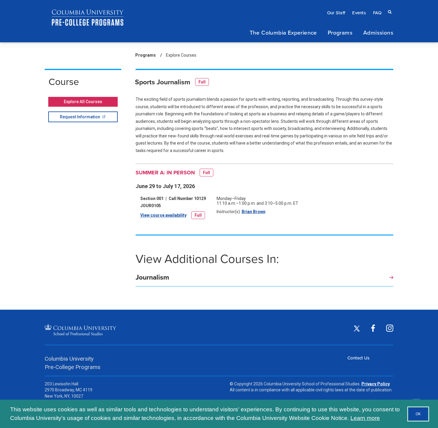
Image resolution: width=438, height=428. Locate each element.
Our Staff (336, 13)
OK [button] (418, 414)
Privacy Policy (375, 384)
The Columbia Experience (283, 32)
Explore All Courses (83, 101)
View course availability (163, 216)
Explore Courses (181, 55)
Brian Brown (253, 211)
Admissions (378, 32)
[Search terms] (388, 6)
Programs (340, 32)
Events (359, 13)
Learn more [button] (365, 418)
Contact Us (358, 358)
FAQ (377, 13)
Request (80, 116)
